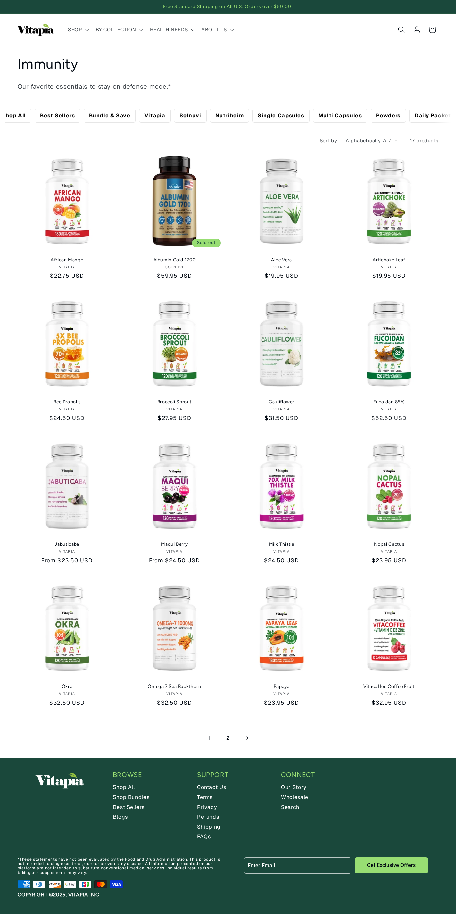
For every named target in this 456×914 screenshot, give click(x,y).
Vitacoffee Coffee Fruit (389, 686)
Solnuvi (190, 115)
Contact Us (211, 787)
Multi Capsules (340, 115)
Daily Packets (434, 115)
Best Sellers (57, 115)
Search (290, 807)
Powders (388, 115)
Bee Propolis (67, 401)
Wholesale (294, 797)
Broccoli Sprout (174, 401)
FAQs (204, 836)
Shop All (14, 115)
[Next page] (247, 738)
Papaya (282, 686)
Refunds (208, 816)
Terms (205, 797)
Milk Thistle (281, 544)
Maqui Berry (174, 544)
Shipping (209, 826)
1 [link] (209, 738)
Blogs (120, 816)
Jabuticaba (67, 544)
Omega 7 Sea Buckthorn (174, 686)
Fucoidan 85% (389, 401)
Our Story (294, 787)
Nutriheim (229, 115)
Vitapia (154, 115)
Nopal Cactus (389, 544)
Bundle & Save (109, 115)
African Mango (67, 259)
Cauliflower (281, 401)
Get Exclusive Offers (391, 865)
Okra (67, 686)
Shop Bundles (131, 797)
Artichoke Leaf (389, 259)
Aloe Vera (281, 259)
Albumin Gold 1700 (174, 259)
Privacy (207, 807)
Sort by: (329, 140)
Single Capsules (281, 115)
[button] (77, 29)
